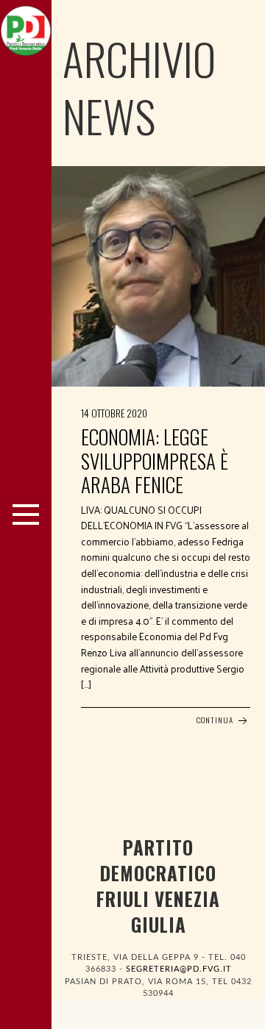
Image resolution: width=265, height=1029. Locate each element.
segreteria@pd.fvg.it (179, 969)
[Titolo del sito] (26, 27)
